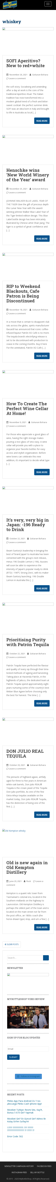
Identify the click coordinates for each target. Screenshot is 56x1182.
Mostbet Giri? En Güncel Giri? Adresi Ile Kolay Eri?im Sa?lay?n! (26, 1120)
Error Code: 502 (15, 1136)
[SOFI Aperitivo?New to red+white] (28, 41)
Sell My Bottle (37, 1172)
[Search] (46, 957)
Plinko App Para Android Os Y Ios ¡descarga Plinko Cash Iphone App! (24, 1102)
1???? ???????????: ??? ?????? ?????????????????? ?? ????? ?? (20, 1129)
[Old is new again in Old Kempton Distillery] (28, 843)
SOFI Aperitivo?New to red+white (25, 63)
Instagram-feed (19, 1172)
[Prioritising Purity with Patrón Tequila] (28, 618)
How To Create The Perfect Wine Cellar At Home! (27, 408)
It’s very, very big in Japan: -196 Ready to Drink (27, 524)
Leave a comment (17, 78)
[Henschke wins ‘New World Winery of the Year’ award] (28, 150)
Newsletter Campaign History (19, 1166)
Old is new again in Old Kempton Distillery (27, 867)
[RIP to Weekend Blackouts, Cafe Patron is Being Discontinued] (28, 267)
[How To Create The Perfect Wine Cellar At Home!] (28, 384)
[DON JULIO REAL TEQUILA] (28, 732)
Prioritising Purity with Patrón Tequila (27, 642)
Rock (28, 881)
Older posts (12, 944)
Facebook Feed (44, 1166)
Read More (41, 120)
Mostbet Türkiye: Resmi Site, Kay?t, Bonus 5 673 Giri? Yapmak (25, 1111)
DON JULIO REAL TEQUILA (25, 753)
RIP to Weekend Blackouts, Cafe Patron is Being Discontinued (23, 293)
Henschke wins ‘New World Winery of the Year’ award (27, 175)
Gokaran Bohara (40, 74)
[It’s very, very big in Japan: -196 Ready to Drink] (28, 500)
